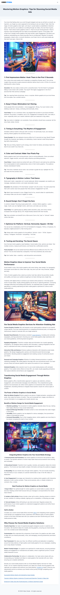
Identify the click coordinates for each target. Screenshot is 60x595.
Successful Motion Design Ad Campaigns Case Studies (19, 575)
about (35, 512)
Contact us (40, 567)
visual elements (36, 335)
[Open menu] (57, 2)
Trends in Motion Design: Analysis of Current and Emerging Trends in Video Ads (26, 578)
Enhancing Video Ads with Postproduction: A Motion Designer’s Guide (23, 581)
